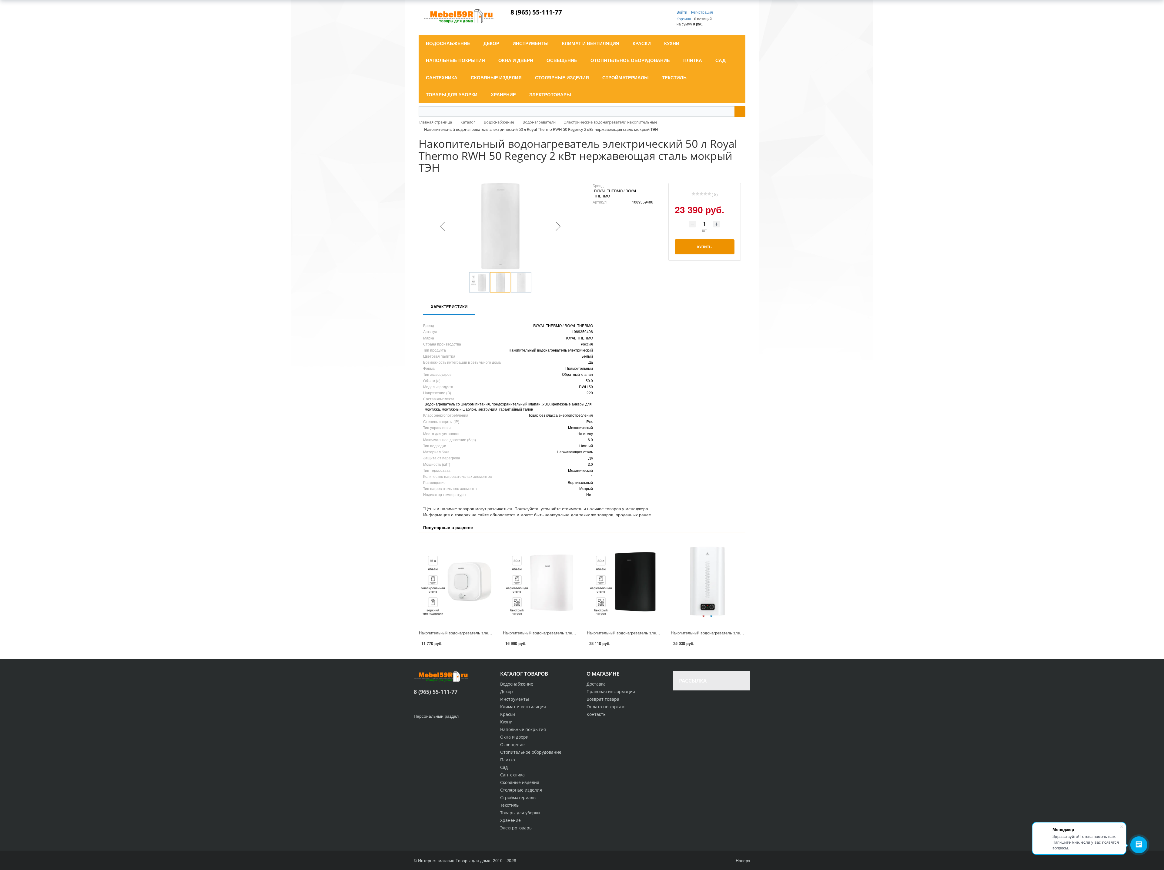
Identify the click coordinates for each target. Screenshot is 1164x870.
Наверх (742, 860)
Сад (504, 767)
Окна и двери (514, 737)
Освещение (512, 744)
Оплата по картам (605, 707)
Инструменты (514, 699)
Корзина (684, 18)
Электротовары (516, 828)
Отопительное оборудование (530, 752)
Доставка (596, 684)
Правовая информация (611, 691)
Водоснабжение (516, 684)
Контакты (597, 714)
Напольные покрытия (523, 729)
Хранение (510, 820)
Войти (682, 12)
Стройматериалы (518, 797)
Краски (507, 714)
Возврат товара (603, 699)
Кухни (506, 722)
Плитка (507, 759)
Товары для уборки (520, 812)
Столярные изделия (521, 790)
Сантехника (512, 775)
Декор (506, 691)
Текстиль (509, 805)
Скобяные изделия (519, 782)
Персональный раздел (436, 716)
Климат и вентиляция (523, 707)
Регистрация (702, 12)
